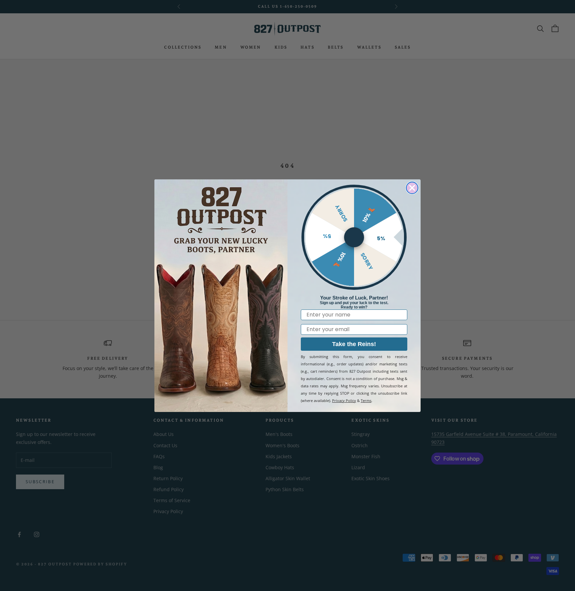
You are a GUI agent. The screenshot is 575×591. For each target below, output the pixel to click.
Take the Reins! (354, 344)
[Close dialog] (412, 188)
